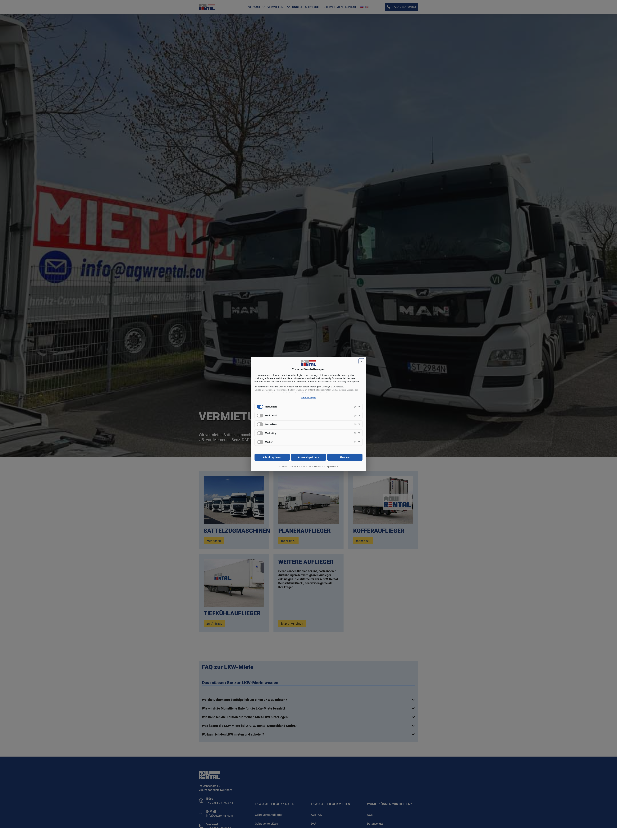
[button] (308, 406)
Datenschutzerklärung (311, 466)
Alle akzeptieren (272, 457)
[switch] (260, 415)
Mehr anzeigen (308, 397)
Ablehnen (345, 457)
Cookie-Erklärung (288, 466)
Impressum (331, 466)
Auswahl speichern (308, 457)
